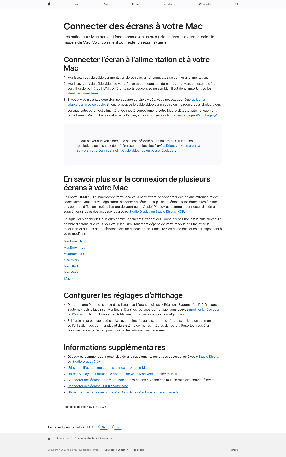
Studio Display (139, 211)
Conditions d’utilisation (116, 450)
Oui (104, 427)
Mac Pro (70, 272)
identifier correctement (85, 93)
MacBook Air (73, 254)
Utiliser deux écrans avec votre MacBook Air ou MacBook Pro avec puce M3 (124, 392)
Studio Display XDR (170, 211)
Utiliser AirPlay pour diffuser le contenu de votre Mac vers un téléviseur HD (123, 374)
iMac (67, 278)
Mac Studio (72, 266)
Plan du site (138, 450)
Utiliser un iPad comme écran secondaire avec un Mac (108, 368)
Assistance (63, 438)
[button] (237, 4)
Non (118, 427)
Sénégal (234, 450)
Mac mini (70, 260)
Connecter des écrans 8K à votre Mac (96, 380)
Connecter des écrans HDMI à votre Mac (98, 386)
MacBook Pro (73, 247)
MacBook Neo (74, 241)
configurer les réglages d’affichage (186, 115)
